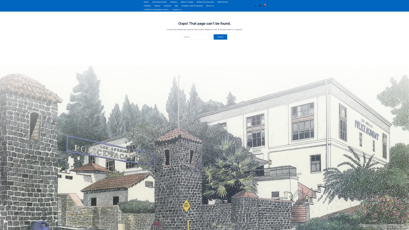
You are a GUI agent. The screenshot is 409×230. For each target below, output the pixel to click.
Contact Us (176, 10)
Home (146, 2)
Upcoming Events (159, 2)
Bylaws (157, 6)
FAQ (176, 6)
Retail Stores (223, 2)
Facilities (147, 6)
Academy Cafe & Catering (192, 6)
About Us (210, 6)
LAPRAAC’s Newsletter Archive (156, 10)
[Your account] (260, 6)
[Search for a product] (255, 6)
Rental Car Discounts (205, 2)
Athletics (173, 2)
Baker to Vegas (187, 2)
